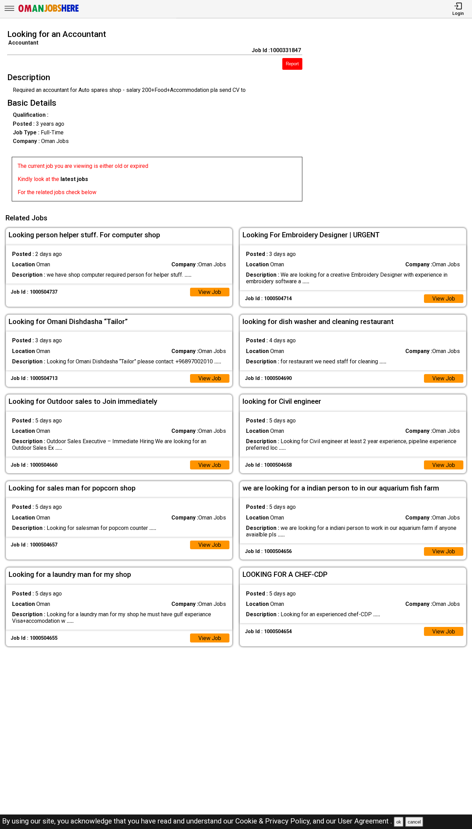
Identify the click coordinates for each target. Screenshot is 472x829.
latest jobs (74, 179)
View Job (209, 292)
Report (292, 63)
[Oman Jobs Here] (49, 12)
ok (398, 822)
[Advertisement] (393, 117)
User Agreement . (365, 821)
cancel (414, 822)
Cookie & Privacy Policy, (274, 821)
